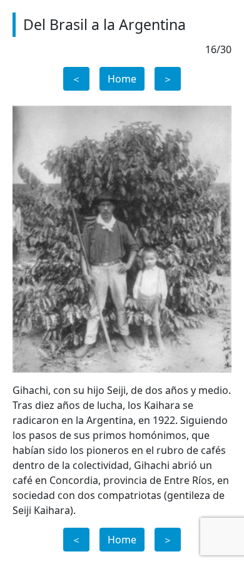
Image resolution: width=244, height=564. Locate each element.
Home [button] (122, 79)
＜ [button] (76, 79)
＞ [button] (168, 79)
